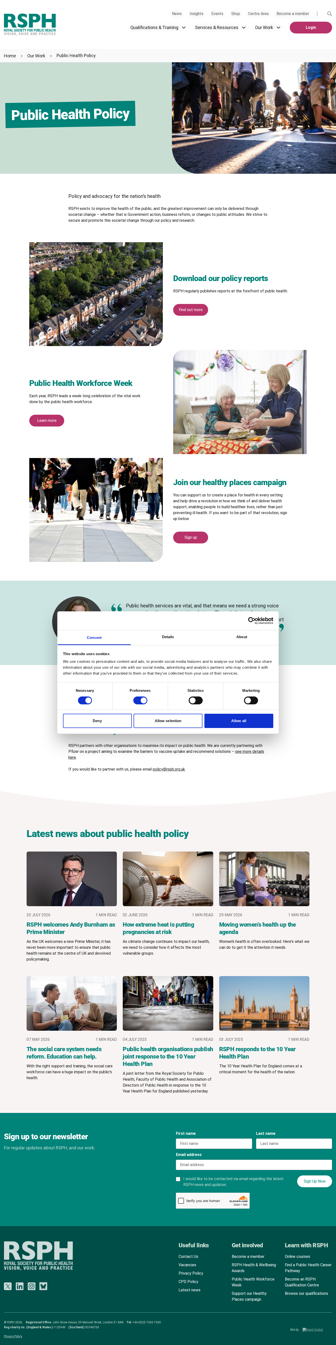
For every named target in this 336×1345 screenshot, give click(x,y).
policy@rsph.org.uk (169, 769)
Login (311, 27)
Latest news (189, 1290)
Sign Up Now (315, 1181)
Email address (189, 1154)
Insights (196, 13)
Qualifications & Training (154, 27)
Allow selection (168, 721)
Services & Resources (216, 27)
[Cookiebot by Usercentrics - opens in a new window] (251, 620)
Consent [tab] (94, 637)
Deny (97, 721)
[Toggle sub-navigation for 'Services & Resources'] (243, 27)
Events (217, 13)
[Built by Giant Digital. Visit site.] (317, 1330)
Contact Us (188, 1256)
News (177, 13)
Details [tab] (168, 637)
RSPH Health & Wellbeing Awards (254, 1268)
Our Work (264, 27)
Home (10, 55)
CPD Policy (188, 1281)
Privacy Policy (191, 1273)
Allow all (238, 721)
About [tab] (241, 637)
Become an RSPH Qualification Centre (302, 1282)
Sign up (190, 537)
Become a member (292, 13)
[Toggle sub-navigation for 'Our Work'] (278, 27)
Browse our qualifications (306, 1293)
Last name (265, 1133)
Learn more (47, 420)
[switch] (135, 698)
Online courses (297, 1256)
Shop (235, 13)
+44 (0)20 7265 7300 (146, 1322)
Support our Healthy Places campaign (249, 1296)
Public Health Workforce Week (253, 1282)
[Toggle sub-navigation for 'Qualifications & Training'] (183, 27)
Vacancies (187, 1265)
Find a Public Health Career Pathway (308, 1268)
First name (186, 1133)
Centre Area (258, 13)
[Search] (329, 13)
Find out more (191, 309)
